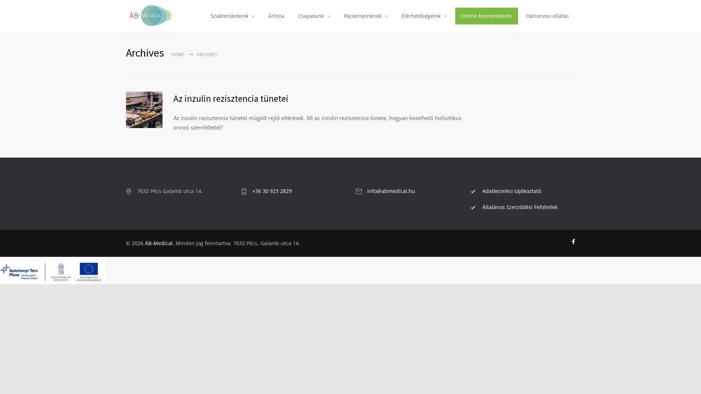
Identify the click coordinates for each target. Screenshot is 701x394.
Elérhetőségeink (421, 15)
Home (177, 54)
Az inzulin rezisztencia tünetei (230, 98)
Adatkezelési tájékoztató (511, 191)
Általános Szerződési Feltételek (520, 207)
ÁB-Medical (159, 243)
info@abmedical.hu (391, 191)
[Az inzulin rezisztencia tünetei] (144, 110)
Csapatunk (311, 15)
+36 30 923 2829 (272, 191)
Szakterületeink (229, 15)
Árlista (276, 15)
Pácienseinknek (363, 15)
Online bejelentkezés (486, 15)
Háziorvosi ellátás (547, 15)
